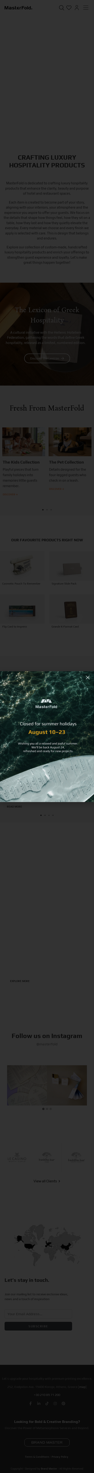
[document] (47, 736)
